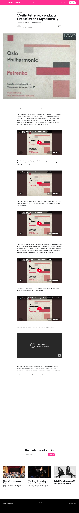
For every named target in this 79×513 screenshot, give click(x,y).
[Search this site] (62, 3)
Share (59, 26)
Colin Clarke (24, 26)
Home (28, 2)
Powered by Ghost (72, 503)
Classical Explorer (6, 503)
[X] (39, 502)
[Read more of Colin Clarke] (19, 26)
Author (33, 2)
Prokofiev (19, 12)
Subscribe (72, 2)
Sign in (65, 2)
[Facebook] (41, 502)
